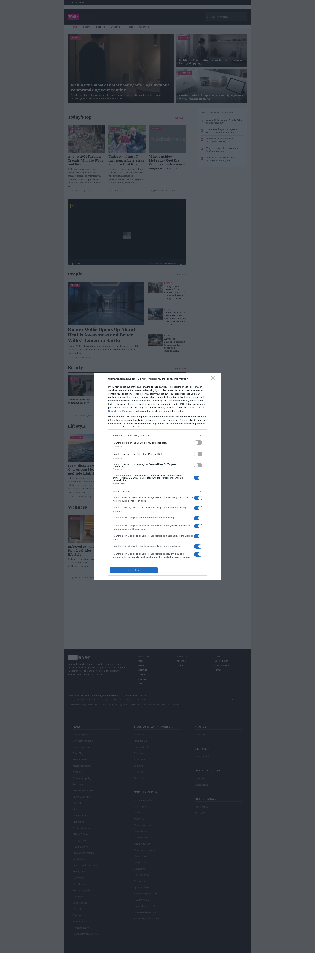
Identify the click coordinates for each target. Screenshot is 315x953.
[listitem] (157, 435)
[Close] (214, 379)
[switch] (198, 442)
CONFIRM (134, 570)
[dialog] (157, 476)
